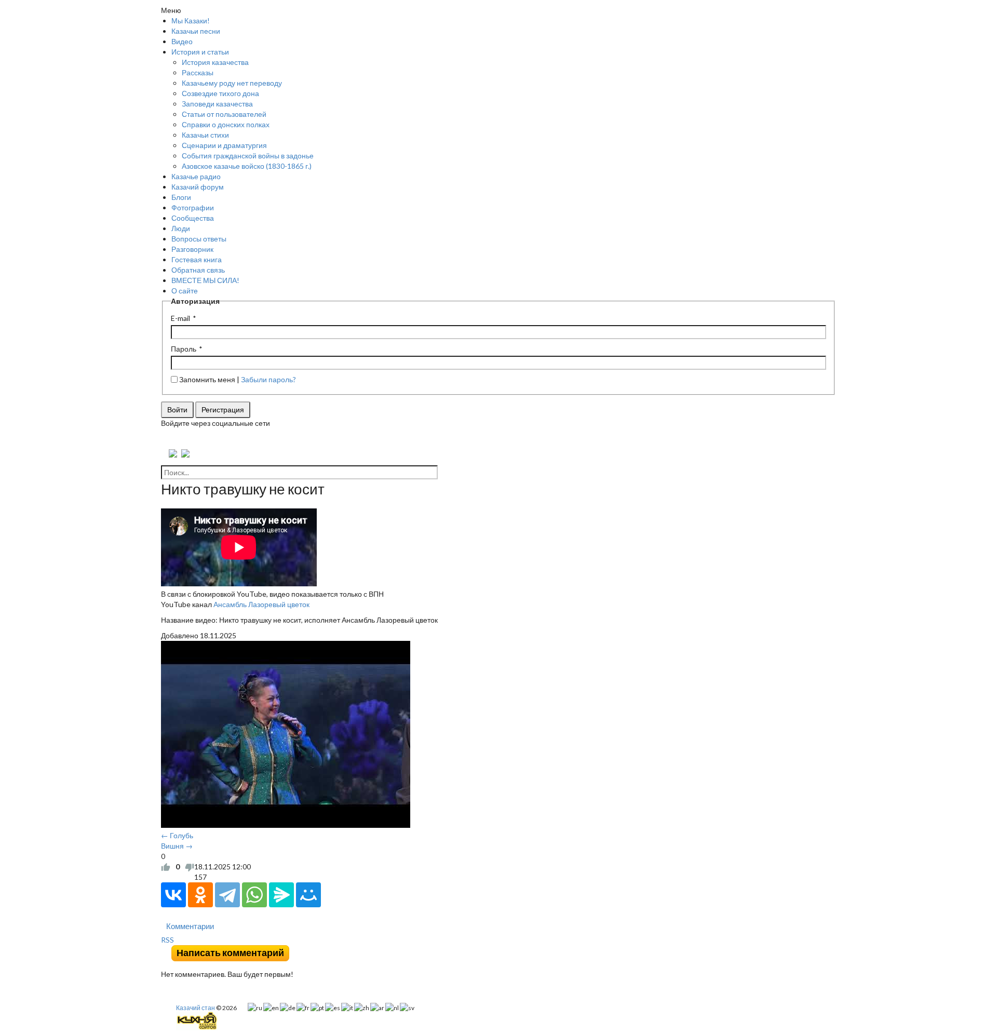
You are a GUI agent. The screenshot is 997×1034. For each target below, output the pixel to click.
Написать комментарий (230, 952)
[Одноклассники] (200, 894)
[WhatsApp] (254, 894)
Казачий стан (195, 1008)
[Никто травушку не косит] (299, 735)
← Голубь (177, 835)
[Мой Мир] (308, 894)
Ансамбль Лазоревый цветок (261, 604)
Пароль (183, 348)
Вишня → (177, 845)
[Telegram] (227, 894)
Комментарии (190, 926)
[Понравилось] (165, 867)
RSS (167, 939)
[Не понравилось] (189, 867)
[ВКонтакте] (173, 894)
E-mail (180, 318)
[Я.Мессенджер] (281, 894)
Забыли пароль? (268, 379)
